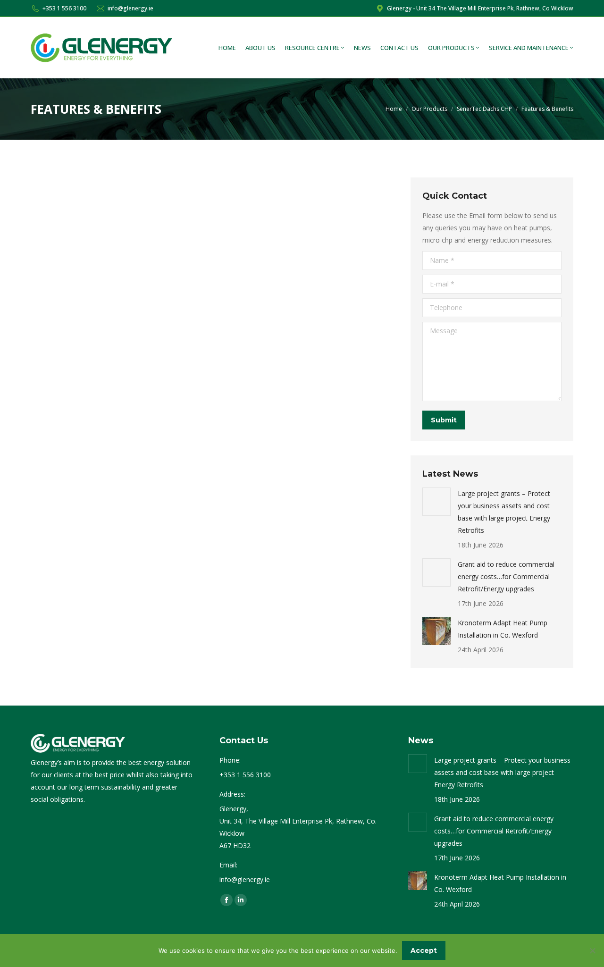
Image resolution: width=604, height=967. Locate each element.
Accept (424, 950)
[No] (592, 950)
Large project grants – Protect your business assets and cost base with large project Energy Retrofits (504, 512)
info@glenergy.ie (130, 8)
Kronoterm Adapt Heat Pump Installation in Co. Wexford (502, 628)
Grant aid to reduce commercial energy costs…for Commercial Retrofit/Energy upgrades (506, 576)
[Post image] (436, 502)
